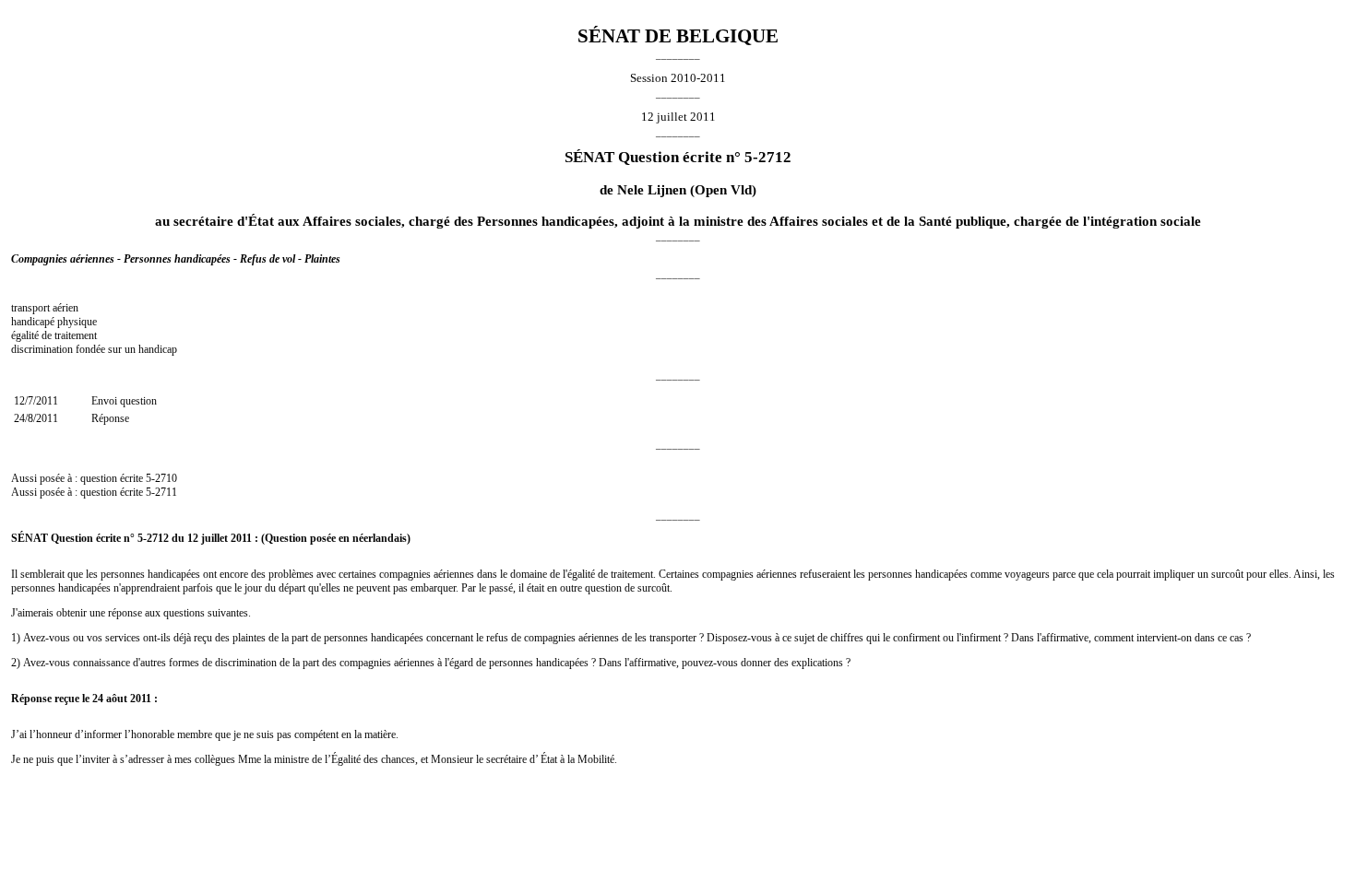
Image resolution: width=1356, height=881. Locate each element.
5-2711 (161, 492)
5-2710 (161, 478)
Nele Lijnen (651, 189)
